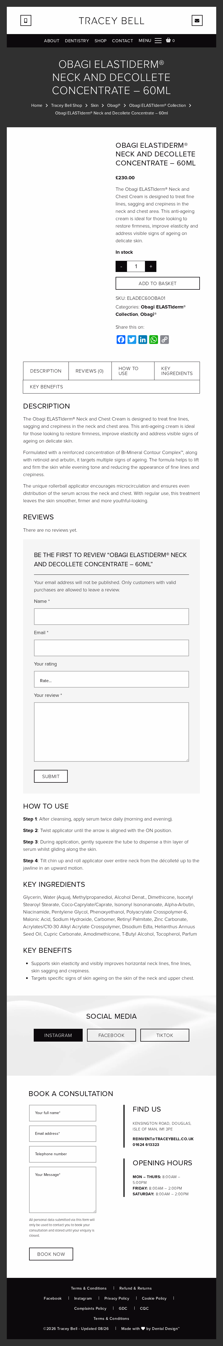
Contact (122, 41)
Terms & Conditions (89, 1288)
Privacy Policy (116, 1298)
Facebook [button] (111, 1035)
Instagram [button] (58, 1035)
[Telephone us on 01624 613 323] (25, 20)
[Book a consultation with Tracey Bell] (197, 20)
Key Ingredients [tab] (177, 371)
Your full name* (47, 1113)
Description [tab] (46, 370)
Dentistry (77, 41)
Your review (48, 695)
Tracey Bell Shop (66, 105)
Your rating (45, 664)
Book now (51, 1254)
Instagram (83, 1298)
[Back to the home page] (111, 20)
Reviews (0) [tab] (90, 370)
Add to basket (158, 283)
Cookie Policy (154, 1298)
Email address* (47, 1134)
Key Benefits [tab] (46, 386)
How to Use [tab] (129, 371)
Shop (101, 41)
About (52, 41)
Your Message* (47, 1175)
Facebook (52, 1298)
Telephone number (51, 1154)
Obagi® (113, 105)
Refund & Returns (135, 1288)
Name (42, 601)
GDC (123, 1308)
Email (41, 633)
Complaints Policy (90, 1308)
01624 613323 (146, 1145)
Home (36, 105)
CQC (144, 1308)
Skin (94, 105)
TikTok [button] (164, 1035)
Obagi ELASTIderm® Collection (157, 105)
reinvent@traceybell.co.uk (163, 1139)
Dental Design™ (166, 1329)
